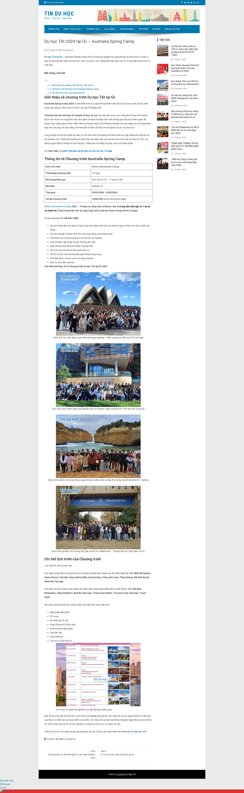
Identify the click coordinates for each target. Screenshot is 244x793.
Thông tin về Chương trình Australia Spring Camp (75, 89)
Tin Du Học (59, 13)
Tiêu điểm (143, 29)
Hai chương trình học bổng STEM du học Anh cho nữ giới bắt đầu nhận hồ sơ (184, 114)
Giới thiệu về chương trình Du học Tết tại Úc (72, 85)
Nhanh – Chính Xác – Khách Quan (58, 18)
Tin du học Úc (70, 739)
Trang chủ (53, 29)
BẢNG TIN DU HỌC (72, 29)
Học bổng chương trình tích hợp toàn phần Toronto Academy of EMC (185, 68)
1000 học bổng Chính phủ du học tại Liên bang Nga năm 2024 (184, 162)
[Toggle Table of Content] (46, 81)
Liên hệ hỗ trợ (172, 29)
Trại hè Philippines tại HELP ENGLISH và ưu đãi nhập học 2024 (185, 130)
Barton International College (58, 206)
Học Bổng (109, 29)
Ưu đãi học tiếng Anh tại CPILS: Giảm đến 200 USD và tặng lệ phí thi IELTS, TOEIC (184, 50)
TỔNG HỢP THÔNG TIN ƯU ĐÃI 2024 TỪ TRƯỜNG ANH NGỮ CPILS (185, 146)
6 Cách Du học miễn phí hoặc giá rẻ (117, 753)
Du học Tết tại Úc (53, 57)
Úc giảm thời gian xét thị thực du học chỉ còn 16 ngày (86, 151)
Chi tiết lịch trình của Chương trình (68, 93)
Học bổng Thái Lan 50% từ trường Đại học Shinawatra (185, 82)
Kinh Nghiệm (126, 29)
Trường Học (92, 29)
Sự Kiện (156, 29)
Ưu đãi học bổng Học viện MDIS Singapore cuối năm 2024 (184, 98)
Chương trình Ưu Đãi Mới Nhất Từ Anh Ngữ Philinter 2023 (71, 754)
